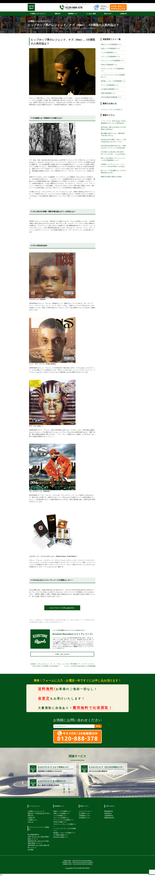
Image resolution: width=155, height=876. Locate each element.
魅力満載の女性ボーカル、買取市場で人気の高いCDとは (113, 134)
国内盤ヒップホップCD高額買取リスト (113, 81)
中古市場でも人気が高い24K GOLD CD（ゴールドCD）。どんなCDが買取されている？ (113, 153)
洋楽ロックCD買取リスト (61, 813)
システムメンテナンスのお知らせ (111, 109)
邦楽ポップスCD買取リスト (62, 811)
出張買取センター (84, 815)
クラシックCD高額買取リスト (110, 56)
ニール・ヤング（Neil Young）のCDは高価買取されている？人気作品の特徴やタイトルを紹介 (113, 122)
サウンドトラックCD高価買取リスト (113, 60)
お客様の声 (31, 817)
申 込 (98, 726)
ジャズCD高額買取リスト (109, 52)
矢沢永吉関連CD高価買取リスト (111, 97)
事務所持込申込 (109, 817)
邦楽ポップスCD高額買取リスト (111, 44)
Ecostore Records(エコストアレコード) (72, 634)
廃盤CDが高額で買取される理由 (111, 176)
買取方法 (30, 815)
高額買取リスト (59, 806)
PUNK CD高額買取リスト (109, 64)
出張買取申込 (108, 815)
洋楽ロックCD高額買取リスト (110, 48)
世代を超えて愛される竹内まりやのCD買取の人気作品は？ (113, 128)
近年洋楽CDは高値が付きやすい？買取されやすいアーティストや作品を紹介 (113, 147)
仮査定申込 (108, 813)
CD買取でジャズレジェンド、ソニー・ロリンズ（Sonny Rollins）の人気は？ (113, 165)
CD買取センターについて (36, 811)
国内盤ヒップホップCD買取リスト (64, 833)
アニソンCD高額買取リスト (110, 85)
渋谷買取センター (84, 817)
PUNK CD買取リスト (60, 822)
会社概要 (30, 849)
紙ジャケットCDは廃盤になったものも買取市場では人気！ (113, 171)
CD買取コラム (32, 820)
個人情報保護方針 (33, 834)
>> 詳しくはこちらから (62, 654)
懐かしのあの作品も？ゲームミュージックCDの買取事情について (113, 159)
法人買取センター (84, 813)
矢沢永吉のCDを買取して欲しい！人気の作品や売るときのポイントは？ (113, 140)
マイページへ (124, 1)
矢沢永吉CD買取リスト (60, 837)
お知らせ (30, 822)
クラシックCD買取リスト (61, 817)
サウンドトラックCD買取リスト (63, 820)
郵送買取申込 (108, 811)
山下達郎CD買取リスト (60, 835)
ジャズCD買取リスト (60, 815)
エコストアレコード (85, 811)
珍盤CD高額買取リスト (108, 93)
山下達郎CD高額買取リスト (110, 89)
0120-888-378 (73, 7)
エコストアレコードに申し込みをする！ (62, 608)
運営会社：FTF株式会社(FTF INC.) (39, 813)
